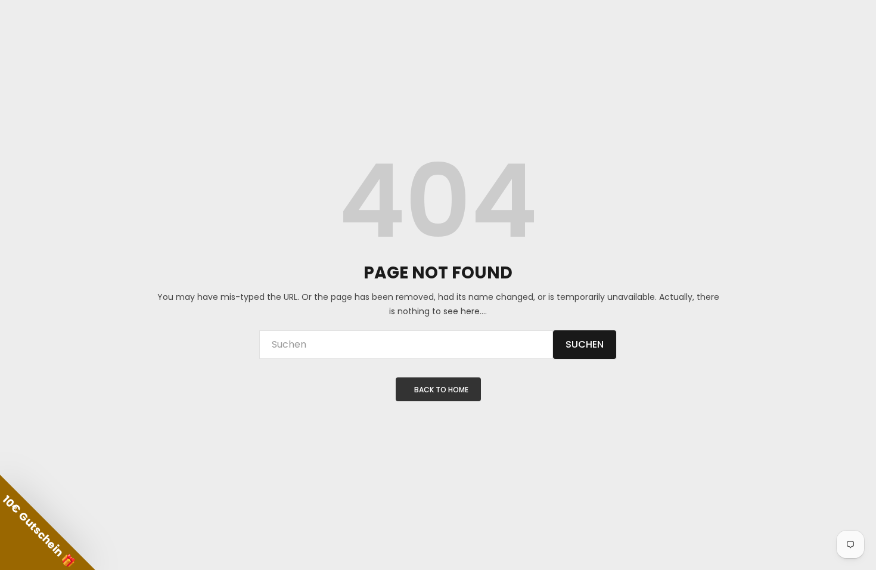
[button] (47, 522)
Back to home (441, 390)
